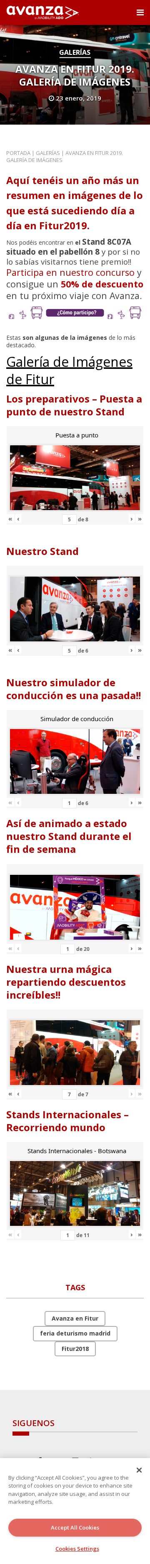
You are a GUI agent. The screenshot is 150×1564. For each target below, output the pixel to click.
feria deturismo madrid (75, 1333)
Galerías (74, 52)
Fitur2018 (75, 1349)
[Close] (139, 1470)
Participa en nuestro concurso (70, 272)
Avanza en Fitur (75, 1318)
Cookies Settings (77, 1548)
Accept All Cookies (75, 1527)
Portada (18, 153)
